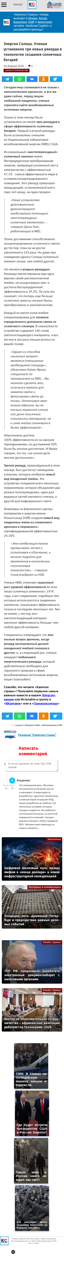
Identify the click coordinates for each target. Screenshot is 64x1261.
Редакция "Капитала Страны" (37, 735)
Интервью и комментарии (45, 887)
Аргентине (45, 22)
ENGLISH (18, 4)
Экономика (54, 839)
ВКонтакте (13, 703)
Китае (43, 18)
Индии (33, 18)
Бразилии (20, 22)
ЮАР (31, 22)
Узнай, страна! (52, 942)
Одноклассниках (46, 703)
